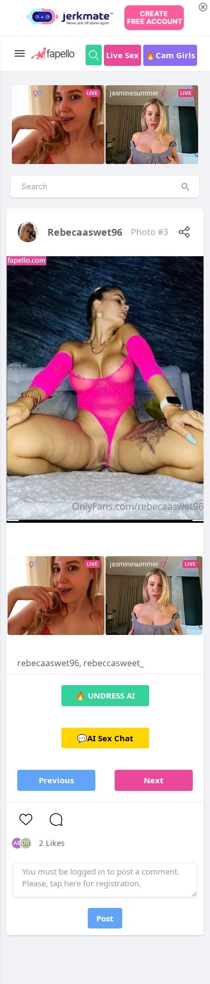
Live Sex (122, 55)
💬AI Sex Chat (105, 738)
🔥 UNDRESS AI (105, 695)
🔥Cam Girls (170, 55)
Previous (56, 780)
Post (105, 918)
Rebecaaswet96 (84, 232)
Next (154, 780)
